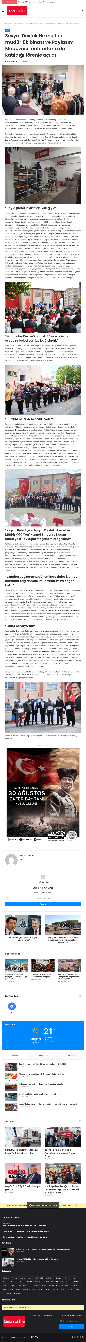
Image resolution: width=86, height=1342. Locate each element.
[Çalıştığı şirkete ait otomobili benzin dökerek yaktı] (11, 1097)
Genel (17, 23)
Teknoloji (25, 1289)
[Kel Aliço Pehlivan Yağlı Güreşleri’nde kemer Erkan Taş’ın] (63, 1137)
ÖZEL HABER (7, 1293)
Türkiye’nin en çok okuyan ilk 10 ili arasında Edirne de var (42, 1074)
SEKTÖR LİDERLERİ (24, 1286)
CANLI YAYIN (38, 1278)
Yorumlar (70, 1056)
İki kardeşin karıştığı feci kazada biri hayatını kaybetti (41, 1084)
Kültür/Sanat (39, 1282)
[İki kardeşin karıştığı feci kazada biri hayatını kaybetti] (11, 1087)
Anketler (14, 1278)
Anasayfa (9, 23)
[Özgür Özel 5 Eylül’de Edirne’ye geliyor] (23, 1173)
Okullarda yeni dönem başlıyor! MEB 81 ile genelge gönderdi (16, 976)
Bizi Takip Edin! (8, 1300)
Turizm (40, 1289)
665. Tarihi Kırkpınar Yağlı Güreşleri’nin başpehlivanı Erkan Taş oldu (68, 976)
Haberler (14, 1282)
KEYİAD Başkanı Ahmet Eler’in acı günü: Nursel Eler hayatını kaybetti (43, 1249)
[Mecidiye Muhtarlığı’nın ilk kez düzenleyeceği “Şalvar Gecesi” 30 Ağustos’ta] (63, 1173)
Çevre (77, 1289)
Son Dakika (64, 1286)
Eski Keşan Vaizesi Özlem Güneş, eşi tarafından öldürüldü (42, 1064)
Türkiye (48, 1289)
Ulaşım (55, 1289)
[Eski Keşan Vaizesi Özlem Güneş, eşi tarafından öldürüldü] (11, 1067)
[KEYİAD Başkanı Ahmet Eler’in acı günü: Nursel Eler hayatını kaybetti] (8, 1252)
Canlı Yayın (49, 1278)
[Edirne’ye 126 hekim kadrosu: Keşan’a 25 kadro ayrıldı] (23, 1137)
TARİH (11, 1289)
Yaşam (70, 1289)
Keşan (22, 1282)
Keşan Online (11, 61)
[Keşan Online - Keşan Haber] (17, 11)
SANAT (5, 1286)
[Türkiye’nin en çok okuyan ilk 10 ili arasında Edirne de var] (11, 1077)
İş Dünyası (17, 1293)
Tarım (17, 1289)
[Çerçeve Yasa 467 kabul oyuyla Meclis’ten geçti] (42, 965)
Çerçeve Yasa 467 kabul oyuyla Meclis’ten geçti (41, 975)
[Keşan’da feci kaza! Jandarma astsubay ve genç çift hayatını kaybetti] (11, 1107)
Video (62, 1289)
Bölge (29, 1278)
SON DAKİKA (75, 1286)
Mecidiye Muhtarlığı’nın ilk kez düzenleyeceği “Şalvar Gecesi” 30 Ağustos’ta (62, 1189)
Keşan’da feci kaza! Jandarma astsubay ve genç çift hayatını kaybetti (48, 1104)
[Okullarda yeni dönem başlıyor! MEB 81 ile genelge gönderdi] (16, 965)
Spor (4, 1289)
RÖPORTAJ (74, 1282)
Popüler (15, 1056)
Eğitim (66, 1278)
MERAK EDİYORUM (52, 1282)
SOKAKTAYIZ (53, 1286)
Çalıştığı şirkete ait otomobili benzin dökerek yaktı (40, 1094)
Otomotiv (64, 1282)
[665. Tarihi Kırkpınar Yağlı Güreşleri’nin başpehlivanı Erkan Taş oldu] (69, 965)
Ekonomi (58, 1278)
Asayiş (22, 1278)
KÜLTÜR (29, 1282)
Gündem (5, 1282)
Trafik (33, 1289)
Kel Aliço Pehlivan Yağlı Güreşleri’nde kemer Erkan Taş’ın (60, 1153)
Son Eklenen (43, 1056)
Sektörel (35, 1286)
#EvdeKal (6, 1278)
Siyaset (43, 1286)
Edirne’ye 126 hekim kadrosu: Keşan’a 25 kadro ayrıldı (21, 1151)
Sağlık (12, 1286)
